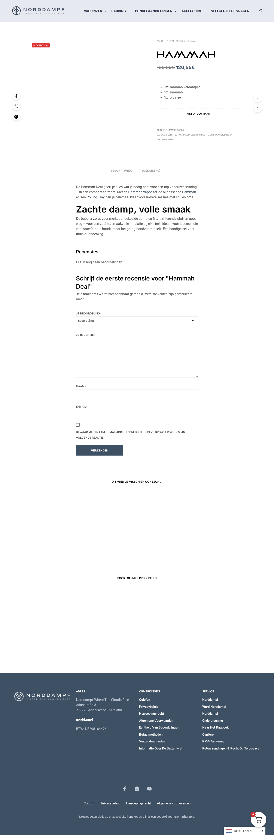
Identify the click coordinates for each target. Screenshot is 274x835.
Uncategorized (166, 139)
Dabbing (118, 11)
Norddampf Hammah (59, 548)
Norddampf (210, 700)
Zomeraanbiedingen (220, 134)
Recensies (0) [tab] (150, 170)
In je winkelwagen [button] (59, 557)
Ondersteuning (212, 721)
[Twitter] (16, 106)
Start (160, 41)
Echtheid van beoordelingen (159, 727)
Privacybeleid (148, 707)
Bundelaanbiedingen (153, 11)
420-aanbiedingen (184, 134)
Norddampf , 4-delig (153, 548)
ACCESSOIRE (192, 11)
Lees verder (150, 557)
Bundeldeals (175, 41)
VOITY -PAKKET (103, 645)
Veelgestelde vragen (230, 11)
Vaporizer (93, 11)
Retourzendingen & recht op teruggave (230, 748)
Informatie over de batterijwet (160, 748)
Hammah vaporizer (142, 192)
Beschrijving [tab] (121, 170)
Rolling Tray (96, 197)
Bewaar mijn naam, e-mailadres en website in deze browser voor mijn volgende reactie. (130, 434)
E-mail (82, 406)
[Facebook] (16, 96)
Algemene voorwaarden (156, 721)
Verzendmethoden (152, 741)
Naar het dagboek (215, 727)
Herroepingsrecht (151, 714)
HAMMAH (191, 41)
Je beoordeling (89, 313)
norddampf (84, 719)
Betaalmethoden (150, 734)
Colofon (144, 700)
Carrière (208, 734)
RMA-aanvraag (213, 741)
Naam (81, 386)
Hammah (189, 192)
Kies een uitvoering (108, 561)
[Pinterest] (16, 116)
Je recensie (86, 334)
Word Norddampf (214, 707)
